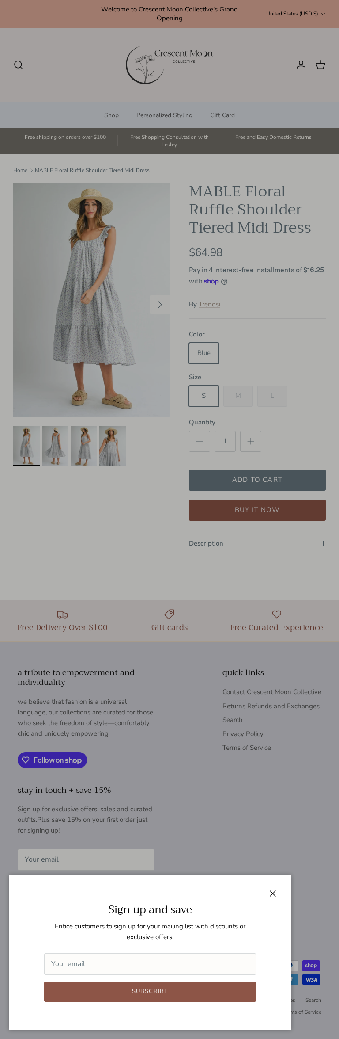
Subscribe (150, 991)
